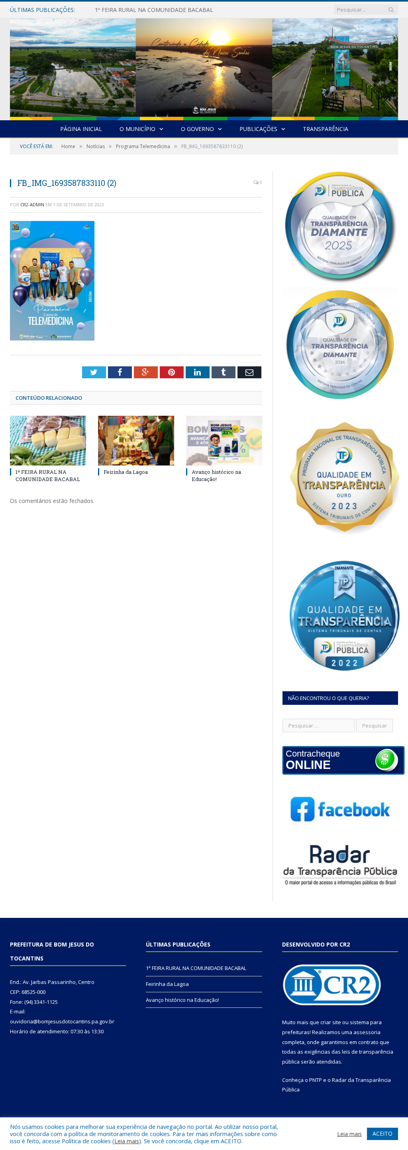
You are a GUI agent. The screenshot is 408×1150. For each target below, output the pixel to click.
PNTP (315, 1080)
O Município (137, 129)
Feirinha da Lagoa (118, 10)
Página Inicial (81, 129)
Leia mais (126, 1140)
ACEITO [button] (382, 1133)
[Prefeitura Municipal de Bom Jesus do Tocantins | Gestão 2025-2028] (204, 67)
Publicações (258, 129)
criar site (330, 1022)
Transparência (325, 129)
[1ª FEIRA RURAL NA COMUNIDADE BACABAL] (48, 440)
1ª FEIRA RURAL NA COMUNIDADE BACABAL (48, 475)
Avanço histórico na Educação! (216, 475)
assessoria (367, 1032)
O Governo (197, 129)
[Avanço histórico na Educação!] (224, 440)
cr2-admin (32, 204)
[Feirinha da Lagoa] (136, 440)
